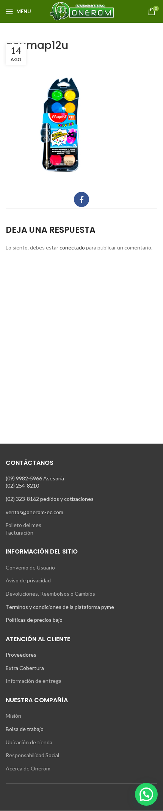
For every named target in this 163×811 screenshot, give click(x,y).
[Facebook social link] (81, 199)
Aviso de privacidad (28, 580)
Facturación (19, 532)
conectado (72, 247)
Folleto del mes (23, 525)
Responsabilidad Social (32, 755)
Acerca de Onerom (28, 768)
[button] (146, 794)
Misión (13, 715)
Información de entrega (33, 681)
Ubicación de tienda (29, 742)
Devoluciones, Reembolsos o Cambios (50, 593)
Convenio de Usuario (30, 567)
